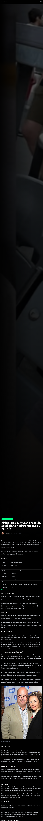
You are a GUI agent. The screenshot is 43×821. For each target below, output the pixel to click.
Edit (2, 589)
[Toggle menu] (41, 1)
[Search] (39, 1)
